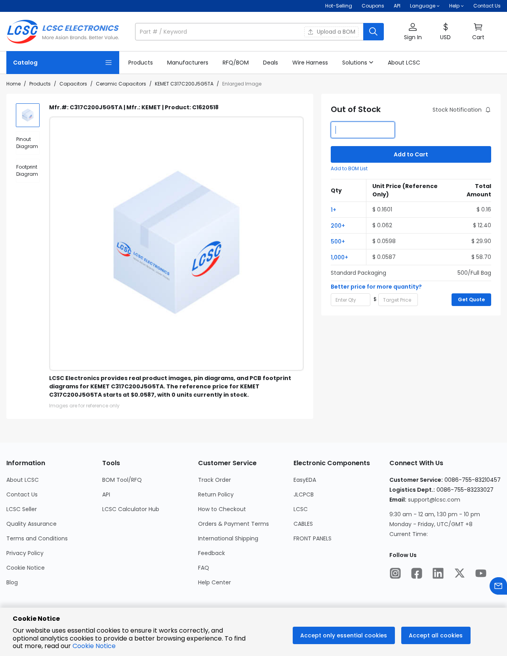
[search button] (373, 31)
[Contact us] (498, 587)
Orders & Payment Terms (233, 524)
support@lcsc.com (434, 500)
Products (40, 83)
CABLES (303, 524)
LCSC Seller (21, 509)
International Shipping (228, 538)
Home (13, 83)
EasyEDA (305, 480)
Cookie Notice (25, 568)
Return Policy (216, 494)
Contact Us (487, 5)
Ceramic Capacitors (121, 83)
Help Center (214, 582)
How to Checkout (222, 509)
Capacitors (73, 83)
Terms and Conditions (37, 538)
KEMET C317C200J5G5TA (184, 83)
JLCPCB (304, 494)
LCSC (301, 509)
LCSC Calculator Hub (130, 509)
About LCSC (22, 480)
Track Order (214, 480)
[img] (28, 115)
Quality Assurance (31, 524)
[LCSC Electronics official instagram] (395, 574)
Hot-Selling (338, 5)
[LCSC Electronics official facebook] (417, 574)
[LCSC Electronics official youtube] (481, 574)
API (397, 5)
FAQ (203, 568)
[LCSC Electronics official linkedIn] (438, 574)
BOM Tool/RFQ (122, 480)
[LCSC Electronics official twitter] (459, 574)
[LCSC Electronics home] (62, 32)
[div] (28, 143)
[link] (141, 62)
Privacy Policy (25, 553)
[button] (259, 31)
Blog (12, 582)
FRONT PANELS (313, 538)
